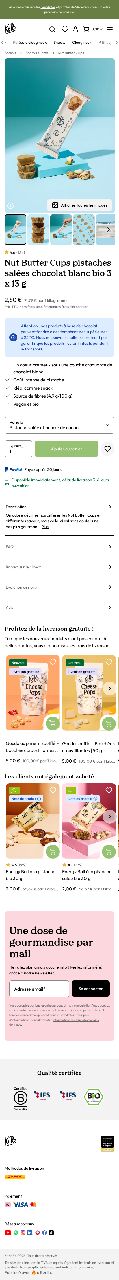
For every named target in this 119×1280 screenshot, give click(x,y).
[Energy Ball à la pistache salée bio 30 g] (89, 837)
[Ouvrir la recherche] (52, 29)
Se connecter (91, 988)
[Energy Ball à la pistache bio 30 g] (33, 837)
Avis (9, 607)
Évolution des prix (21, 587)
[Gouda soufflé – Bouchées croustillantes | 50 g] (89, 709)
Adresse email (30, 989)
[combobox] (57, 427)
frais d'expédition (75, 306)
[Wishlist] (65, 29)
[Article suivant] (108, 229)
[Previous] (2, 42)
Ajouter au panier (66, 448)
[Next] (116, 42)
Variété (16, 422)
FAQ (10, 546)
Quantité (17, 446)
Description (16, 506)
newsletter (48, 7)
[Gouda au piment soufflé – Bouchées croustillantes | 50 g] (33, 709)
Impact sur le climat (23, 567)
